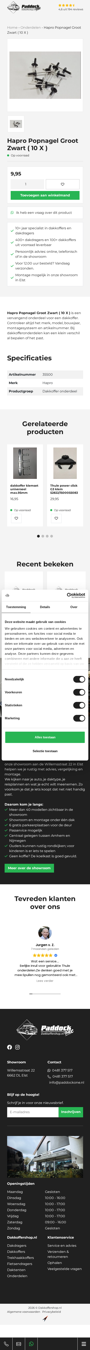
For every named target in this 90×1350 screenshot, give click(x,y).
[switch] (79, 692)
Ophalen (55, 1263)
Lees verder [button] (45, 981)
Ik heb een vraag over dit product (43, 213)
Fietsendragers (19, 1264)
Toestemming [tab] (16, 607)
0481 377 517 (62, 1070)
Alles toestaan (45, 737)
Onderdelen (31, 28)
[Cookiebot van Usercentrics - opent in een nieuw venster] (67, 595)
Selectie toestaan (45, 751)
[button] (38, 536)
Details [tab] (45, 607)
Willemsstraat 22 (21, 1072)
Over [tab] (73, 607)
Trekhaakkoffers (20, 1258)
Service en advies (62, 1246)
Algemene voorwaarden (23, 1311)
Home (12, 28)
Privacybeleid (51, 1311)
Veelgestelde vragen (65, 1269)
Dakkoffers (16, 1252)
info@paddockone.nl (66, 1082)
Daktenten (16, 1270)
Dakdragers (16, 1246)
